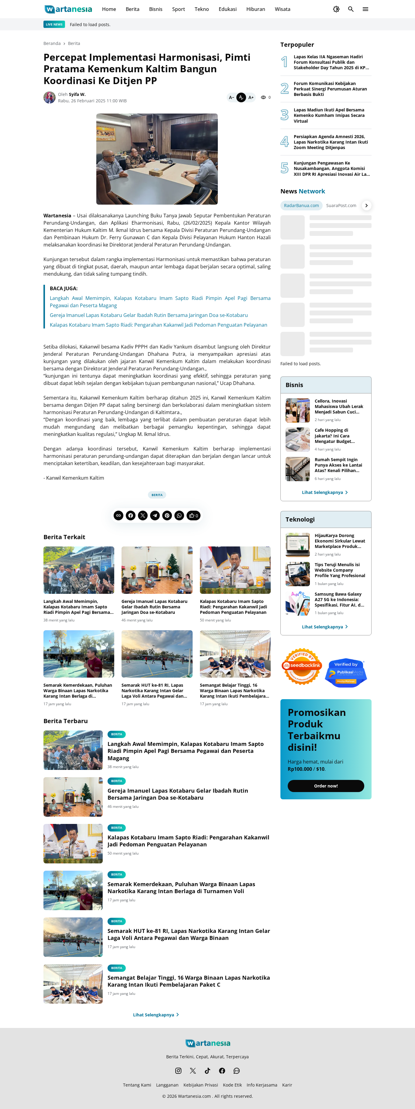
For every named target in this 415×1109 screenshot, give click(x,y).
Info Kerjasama (262, 1085)
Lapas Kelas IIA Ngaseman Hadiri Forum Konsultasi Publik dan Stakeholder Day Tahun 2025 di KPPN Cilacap (333, 62)
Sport (178, 9)
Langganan (167, 1085)
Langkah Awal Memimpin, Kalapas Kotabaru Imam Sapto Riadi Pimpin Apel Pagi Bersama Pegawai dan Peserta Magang (76, 607)
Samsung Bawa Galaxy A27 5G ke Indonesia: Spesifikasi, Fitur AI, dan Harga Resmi (340, 599)
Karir (287, 1085)
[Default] (241, 97)
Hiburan (255, 9)
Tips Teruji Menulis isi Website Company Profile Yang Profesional (340, 570)
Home (109, 9)
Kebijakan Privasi (200, 1085)
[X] (143, 515)
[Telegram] (155, 515)
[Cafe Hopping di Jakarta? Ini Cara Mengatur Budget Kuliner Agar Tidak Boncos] (298, 439)
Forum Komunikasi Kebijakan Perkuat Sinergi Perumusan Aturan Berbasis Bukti (330, 89)
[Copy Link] (118, 515)
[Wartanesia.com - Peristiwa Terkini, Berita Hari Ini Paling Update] (67, 9)
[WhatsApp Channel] (237, 1071)
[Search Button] (351, 9)
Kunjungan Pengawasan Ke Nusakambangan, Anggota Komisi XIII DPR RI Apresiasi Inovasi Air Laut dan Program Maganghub (332, 168)
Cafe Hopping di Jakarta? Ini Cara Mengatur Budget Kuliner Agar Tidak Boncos (334, 435)
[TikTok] (207, 1071)
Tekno (202, 9)
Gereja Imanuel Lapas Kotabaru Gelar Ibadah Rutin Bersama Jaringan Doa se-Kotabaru (149, 315)
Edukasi (228, 9)
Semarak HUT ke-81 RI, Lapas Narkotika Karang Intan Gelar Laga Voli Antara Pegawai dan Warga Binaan (152, 690)
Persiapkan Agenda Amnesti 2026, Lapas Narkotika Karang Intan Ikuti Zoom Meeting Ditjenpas (331, 142)
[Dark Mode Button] (336, 9)
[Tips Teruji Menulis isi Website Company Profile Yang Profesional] (298, 574)
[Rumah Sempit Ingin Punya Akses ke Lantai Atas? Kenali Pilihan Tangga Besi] (298, 469)
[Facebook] (130, 515)
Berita (132, 9)
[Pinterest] (167, 515)
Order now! (326, 786)
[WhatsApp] (179, 515)
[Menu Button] (365, 9)
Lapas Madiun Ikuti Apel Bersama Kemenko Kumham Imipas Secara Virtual (329, 115)
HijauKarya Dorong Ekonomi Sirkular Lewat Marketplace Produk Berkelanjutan (340, 541)
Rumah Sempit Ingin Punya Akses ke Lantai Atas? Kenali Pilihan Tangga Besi (338, 465)
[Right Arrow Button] (367, 205)
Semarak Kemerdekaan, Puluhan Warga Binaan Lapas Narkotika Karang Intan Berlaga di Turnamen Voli (77, 690)
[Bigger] (251, 97)
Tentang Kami (137, 1085)
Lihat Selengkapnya (153, 1015)
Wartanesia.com (194, 1096)
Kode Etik (232, 1085)
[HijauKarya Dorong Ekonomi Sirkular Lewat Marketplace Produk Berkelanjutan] (298, 545)
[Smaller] (231, 97)
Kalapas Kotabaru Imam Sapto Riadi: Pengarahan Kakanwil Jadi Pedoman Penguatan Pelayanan (158, 324)
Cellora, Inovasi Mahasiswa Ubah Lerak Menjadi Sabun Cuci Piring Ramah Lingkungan (339, 406)
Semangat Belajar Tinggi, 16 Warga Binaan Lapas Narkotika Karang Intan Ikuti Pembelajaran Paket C (234, 690)
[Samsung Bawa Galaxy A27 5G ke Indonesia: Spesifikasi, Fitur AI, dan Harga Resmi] (298, 603)
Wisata (282, 9)
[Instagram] (178, 1071)
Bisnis (156, 9)
